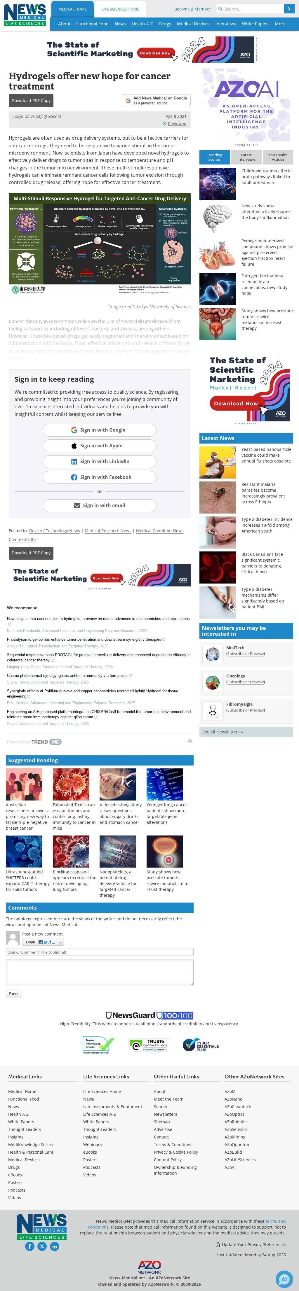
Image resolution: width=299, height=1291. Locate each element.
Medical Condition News (160, 530)
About (160, 1091)
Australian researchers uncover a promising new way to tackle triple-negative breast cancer (28, 816)
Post (13, 993)
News (13, 1106)
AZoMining (235, 1137)
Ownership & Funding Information (175, 1170)
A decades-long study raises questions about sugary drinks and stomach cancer (121, 813)
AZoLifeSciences (240, 1159)
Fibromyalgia (239, 704)
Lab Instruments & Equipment (112, 1106)
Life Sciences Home (120, 9)
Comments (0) (22, 539)
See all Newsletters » (222, 732)
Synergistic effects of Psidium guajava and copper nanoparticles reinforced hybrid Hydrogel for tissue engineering (92, 693)
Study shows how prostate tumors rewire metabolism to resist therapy (167, 880)
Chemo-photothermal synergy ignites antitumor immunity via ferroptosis (67, 675)
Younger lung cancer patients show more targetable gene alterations (167, 813)
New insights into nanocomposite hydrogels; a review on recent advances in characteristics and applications (98, 618)
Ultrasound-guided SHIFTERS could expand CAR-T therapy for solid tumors (28, 880)
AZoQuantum (238, 1144)
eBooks (15, 1175)
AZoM (230, 1091)
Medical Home (72, 9)
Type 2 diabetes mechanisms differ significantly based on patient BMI (262, 597)
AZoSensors (236, 1129)
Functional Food (23, 1099)
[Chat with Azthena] (284, 1279)
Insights (16, 1137)
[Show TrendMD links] (190, 741)
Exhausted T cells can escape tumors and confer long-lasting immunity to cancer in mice (74, 816)
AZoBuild (233, 1152)
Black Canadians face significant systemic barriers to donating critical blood (262, 562)
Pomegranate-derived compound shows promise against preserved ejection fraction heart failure (267, 252)
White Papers (21, 1121)
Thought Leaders (24, 1129)
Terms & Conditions (173, 1144)
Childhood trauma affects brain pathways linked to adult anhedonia (266, 176)
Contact (161, 1137)
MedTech (235, 647)
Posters (15, 1182)
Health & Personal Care (30, 1152)
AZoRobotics (236, 1121)
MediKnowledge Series (30, 1144)
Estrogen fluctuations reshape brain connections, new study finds (264, 284)
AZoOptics (234, 1114)
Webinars (92, 1144)
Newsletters (165, 1114)
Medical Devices (24, 1159)
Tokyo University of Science (37, 116)
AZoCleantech (238, 1106)
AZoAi (230, 1167)
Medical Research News (108, 530)
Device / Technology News (54, 530)
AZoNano (233, 1099)
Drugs (14, 1167)
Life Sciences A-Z (99, 1114)
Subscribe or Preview (245, 653)
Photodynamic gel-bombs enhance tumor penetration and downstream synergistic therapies (84, 639)
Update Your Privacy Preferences (253, 1244)
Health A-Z (18, 1114)
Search (160, 1106)
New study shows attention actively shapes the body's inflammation (265, 211)
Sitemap (162, 1121)
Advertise (163, 1129)
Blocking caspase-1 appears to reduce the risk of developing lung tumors (74, 880)
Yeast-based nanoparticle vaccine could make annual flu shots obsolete (266, 455)
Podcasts (16, 1190)
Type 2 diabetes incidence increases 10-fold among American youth (267, 525)
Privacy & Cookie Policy (176, 1152)
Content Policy (168, 1159)
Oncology (235, 676)
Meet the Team (168, 1099)
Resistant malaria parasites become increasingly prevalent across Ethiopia (263, 493)
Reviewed (177, 123)
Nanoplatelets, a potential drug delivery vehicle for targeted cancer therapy (118, 883)
